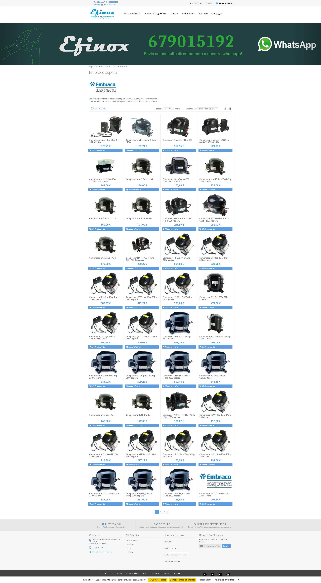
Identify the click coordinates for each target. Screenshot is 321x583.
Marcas (174, 13)
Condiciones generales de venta (175, 555)
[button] (230, 108)
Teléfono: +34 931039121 (106, 2)
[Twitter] (212, 575)
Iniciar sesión (224, 3)
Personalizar (205, 579)
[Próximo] (167, 512)
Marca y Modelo (132, 13)
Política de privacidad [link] (224, 579)
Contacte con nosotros (172, 561)
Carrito (194, 3)
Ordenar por (191, 109)
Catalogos (216, 13)
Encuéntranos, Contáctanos (102, 552)
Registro (209, 3)
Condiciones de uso (171, 548)
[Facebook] (205, 575)
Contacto (203, 13)
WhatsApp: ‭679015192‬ (104, 4)
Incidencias (188, 13)
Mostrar (159, 109)
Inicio (105, 573)
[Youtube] (228, 575)
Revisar (131, 552)
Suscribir (226, 546)
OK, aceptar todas (157, 579)
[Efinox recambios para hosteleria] (102, 14)
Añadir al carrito (98, 150)
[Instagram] (220, 575)
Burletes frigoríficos (156, 13)
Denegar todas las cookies (182, 579)
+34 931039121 (98, 548)
